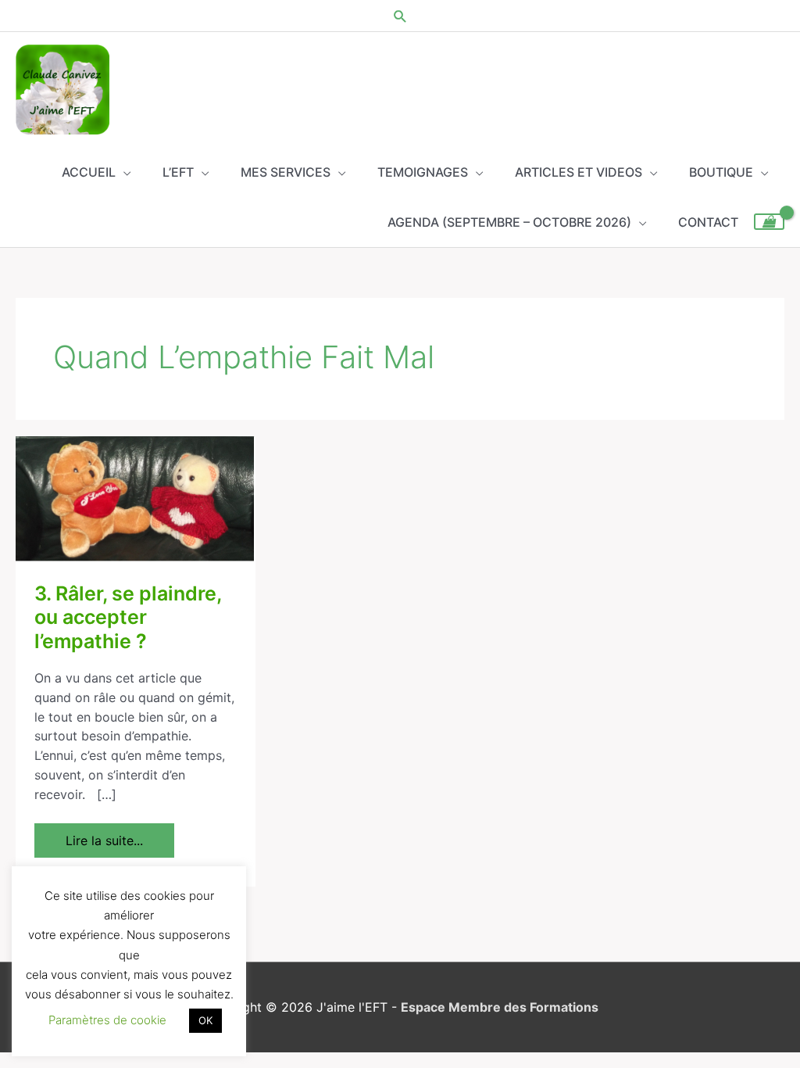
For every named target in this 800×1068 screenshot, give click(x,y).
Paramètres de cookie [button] (107, 1019)
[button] (400, 16)
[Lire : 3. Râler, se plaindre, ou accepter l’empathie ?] (135, 498)
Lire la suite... (104, 835)
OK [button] (205, 1020)
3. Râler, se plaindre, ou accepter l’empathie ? (127, 618)
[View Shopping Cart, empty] (769, 221)
